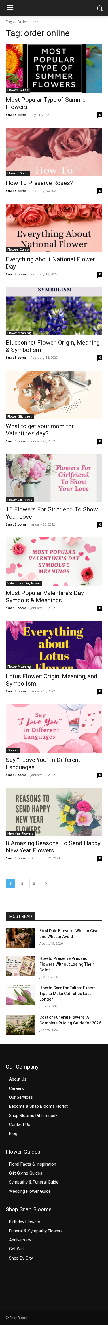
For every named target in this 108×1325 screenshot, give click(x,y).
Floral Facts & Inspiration (32, 1164)
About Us (17, 1079)
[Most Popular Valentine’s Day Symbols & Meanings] (54, 561)
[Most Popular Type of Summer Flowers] (54, 68)
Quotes (12, 750)
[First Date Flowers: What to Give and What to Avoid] (20, 938)
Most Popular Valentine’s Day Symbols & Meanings (45, 597)
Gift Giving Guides (25, 1173)
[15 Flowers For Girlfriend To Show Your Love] (54, 478)
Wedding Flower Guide (30, 1191)
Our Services (21, 1097)
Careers (16, 1088)
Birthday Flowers (24, 1221)
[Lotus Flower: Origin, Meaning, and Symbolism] (54, 645)
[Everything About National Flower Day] (54, 228)
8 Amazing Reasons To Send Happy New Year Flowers (53, 847)
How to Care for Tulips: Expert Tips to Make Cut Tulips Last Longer (67, 993)
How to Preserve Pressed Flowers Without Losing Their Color (66, 964)
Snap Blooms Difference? (33, 1115)
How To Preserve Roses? (39, 183)
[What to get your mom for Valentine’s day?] (54, 395)
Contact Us (19, 1124)
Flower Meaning (19, 333)
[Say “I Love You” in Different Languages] (54, 728)
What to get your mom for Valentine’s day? (40, 430)
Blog (13, 1133)
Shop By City (21, 1258)
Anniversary (20, 1240)
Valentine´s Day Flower (24, 583)
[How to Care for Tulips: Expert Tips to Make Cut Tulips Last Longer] (20, 995)
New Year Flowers (20, 833)
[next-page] (46, 883)
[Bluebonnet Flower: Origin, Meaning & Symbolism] (54, 311)
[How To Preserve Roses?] (54, 152)
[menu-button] (10, 8)
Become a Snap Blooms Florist (38, 1106)
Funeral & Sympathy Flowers (36, 1231)
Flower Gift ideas (19, 416)
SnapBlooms (16, 114)
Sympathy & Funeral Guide (33, 1182)
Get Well (16, 1249)
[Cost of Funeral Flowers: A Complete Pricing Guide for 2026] (20, 1025)
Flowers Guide (18, 90)
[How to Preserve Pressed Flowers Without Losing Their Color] (20, 966)
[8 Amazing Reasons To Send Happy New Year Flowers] (54, 812)
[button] (99, 8)
